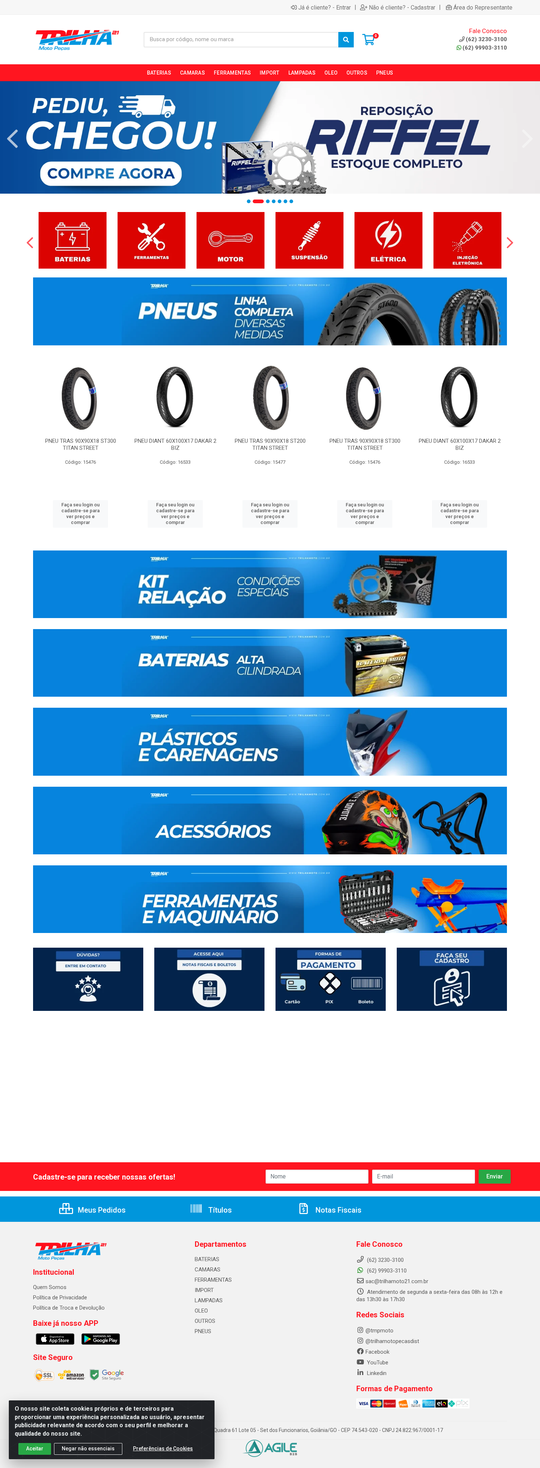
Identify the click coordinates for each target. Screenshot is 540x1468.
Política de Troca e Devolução (69, 1307)
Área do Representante (482, 7)
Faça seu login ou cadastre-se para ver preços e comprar (80, 513)
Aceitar (34, 1448)
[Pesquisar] (346, 39)
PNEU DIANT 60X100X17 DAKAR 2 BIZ (175, 444)
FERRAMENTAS (213, 1280)
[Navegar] (12, 139)
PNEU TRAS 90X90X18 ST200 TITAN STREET (270, 444)
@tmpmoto (379, 1330)
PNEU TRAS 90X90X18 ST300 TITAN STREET (80, 444)
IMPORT (204, 1290)
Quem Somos (49, 1287)
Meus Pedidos (101, 1210)
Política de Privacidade (60, 1297)
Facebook (377, 1352)
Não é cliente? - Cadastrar (402, 7)
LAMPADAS (209, 1300)
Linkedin (376, 1373)
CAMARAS (207, 1269)
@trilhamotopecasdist (392, 1341)
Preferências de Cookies (163, 1448)
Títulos (219, 1210)
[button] (249, 201)
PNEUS (203, 1331)
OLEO (201, 1310)
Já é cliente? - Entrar (324, 7)
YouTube (377, 1362)
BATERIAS (207, 1259)
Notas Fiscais (337, 1210)
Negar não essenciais (88, 1448)
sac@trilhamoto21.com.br (397, 1281)
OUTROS (205, 1321)
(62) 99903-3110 (484, 47)
